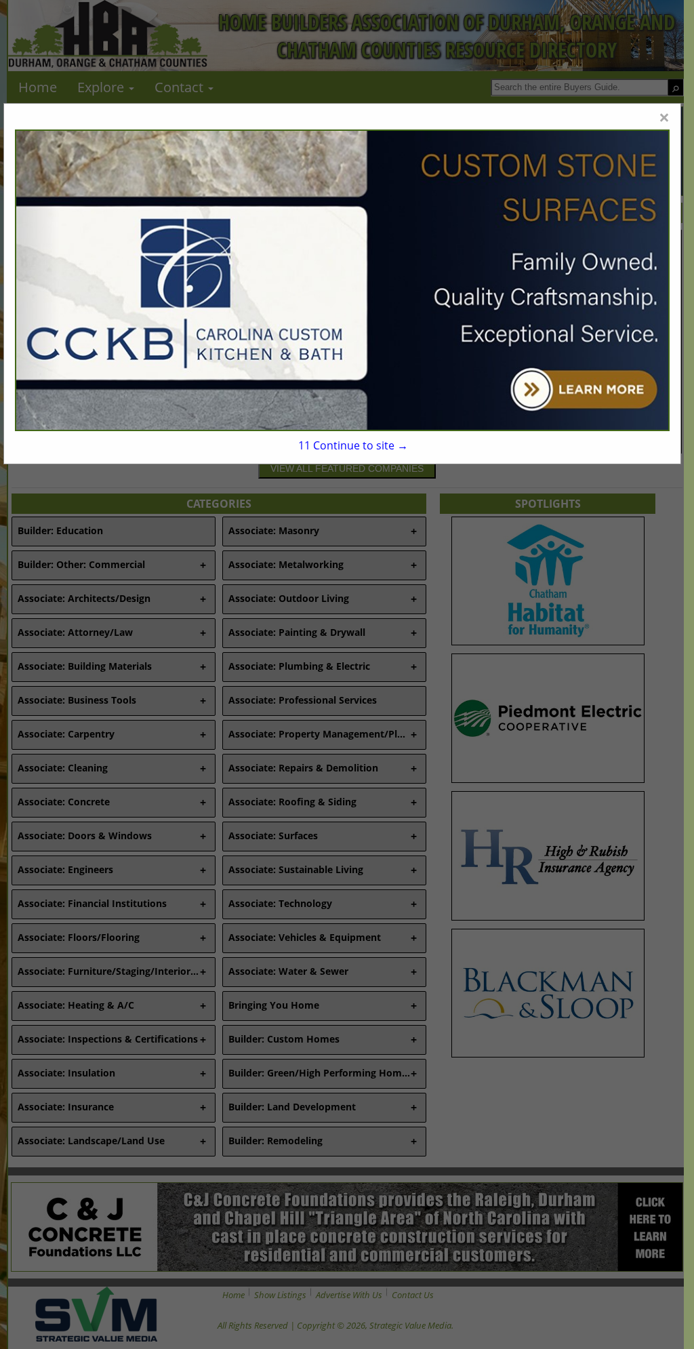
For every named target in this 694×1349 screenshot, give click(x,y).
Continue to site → (353, 445)
